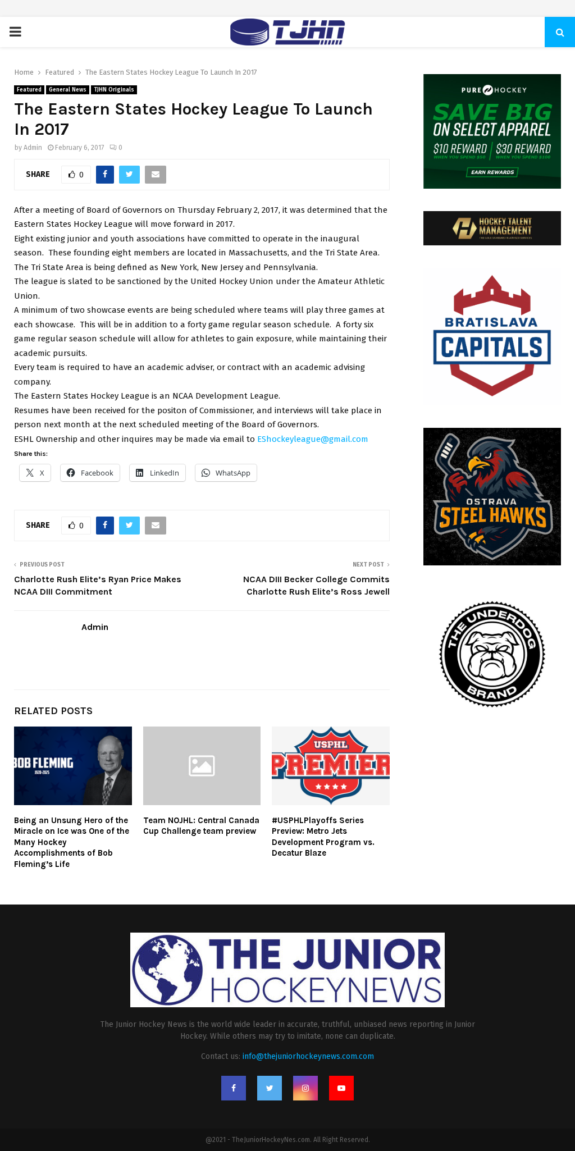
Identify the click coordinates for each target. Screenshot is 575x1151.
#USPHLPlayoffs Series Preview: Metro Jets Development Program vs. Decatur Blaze (323, 836)
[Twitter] (269, 1088)
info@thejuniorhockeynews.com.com (308, 1056)
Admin (33, 148)
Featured (29, 89)
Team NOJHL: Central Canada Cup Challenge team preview (201, 826)
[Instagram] (305, 1088)
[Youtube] (341, 1088)
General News (67, 89)
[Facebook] (233, 1088)
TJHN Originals (114, 89)
